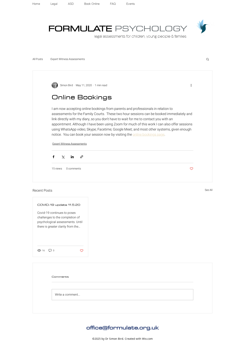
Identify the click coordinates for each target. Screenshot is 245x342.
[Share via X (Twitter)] (63, 157)
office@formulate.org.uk (122, 327)
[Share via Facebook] (53, 157)
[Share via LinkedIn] (72, 157)
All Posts (38, 59)
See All (208, 190)
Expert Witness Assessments (68, 59)
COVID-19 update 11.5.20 (58, 204)
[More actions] (191, 85)
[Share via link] (81, 157)
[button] (207, 59)
